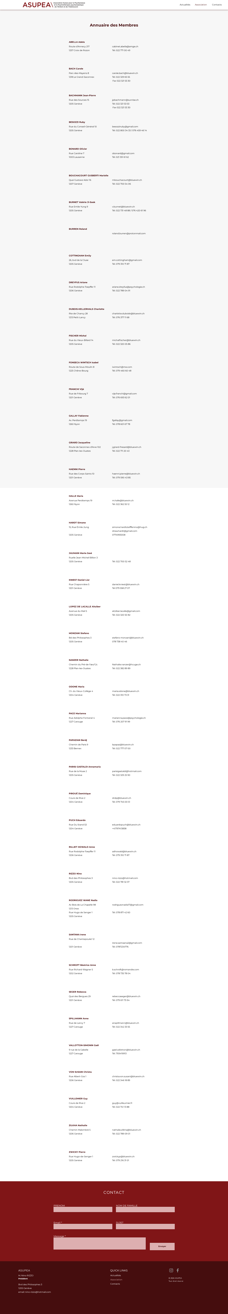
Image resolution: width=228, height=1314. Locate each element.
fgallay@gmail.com (122, 420)
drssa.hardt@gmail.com (124, 531)
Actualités (115, 1275)
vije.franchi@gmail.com (124, 393)
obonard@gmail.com (123, 153)
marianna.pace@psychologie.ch (129, 718)
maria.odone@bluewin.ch (125, 691)
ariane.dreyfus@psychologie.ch (128, 287)
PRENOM (59, 1205)
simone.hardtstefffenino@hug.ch (129, 527)
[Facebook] (177, 1270)
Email (57, 1223)
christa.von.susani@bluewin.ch (128, 1076)
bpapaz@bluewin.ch (123, 744)
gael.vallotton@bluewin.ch (126, 1050)
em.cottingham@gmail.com (127, 260)
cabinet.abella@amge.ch (125, 46)
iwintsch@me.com (122, 367)
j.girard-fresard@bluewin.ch (126, 447)
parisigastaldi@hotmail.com (127, 771)
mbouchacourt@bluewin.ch (127, 180)
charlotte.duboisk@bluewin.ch (128, 313)
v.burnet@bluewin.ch (123, 206)
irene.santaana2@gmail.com (127, 943)
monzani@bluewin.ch (132, 637)
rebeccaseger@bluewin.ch (126, 996)
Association (116, 1279)
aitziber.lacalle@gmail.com (126, 611)
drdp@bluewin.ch (121, 798)
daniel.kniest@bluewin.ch (125, 584)
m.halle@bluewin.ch (123, 500)
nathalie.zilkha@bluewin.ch (126, 1130)
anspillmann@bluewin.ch (125, 1023)
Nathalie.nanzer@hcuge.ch (126, 664)
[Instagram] (171, 1270)
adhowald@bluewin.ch (124, 851)
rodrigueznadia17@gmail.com (127, 905)
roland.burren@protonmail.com (129, 233)
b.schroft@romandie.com (125, 969)
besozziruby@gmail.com (125, 126)
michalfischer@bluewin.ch (126, 340)
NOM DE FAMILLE (126, 1205)
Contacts (115, 1284)
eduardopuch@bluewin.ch (126, 824)
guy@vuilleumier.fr (122, 1103)
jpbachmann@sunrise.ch (125, 100)
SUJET (119, 1223)
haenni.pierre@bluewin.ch (126, 473)
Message (59, 1236)
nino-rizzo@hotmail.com (125, 878)
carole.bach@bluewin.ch (125, 73)
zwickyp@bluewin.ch (123, 1156)
